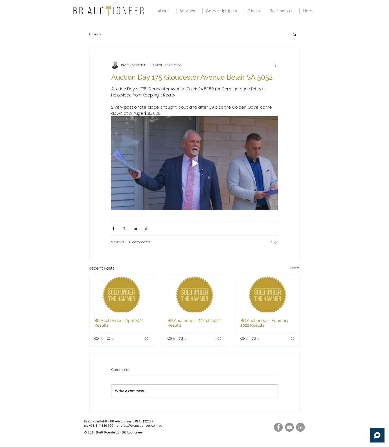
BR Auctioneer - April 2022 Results (118, 323)
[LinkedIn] (300, 427)
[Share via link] (146, 228)
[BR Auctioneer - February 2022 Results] (267, 294)
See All (295, 267)
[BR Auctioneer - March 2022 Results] (194, 294)
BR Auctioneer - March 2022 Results (193, 323)
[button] (294, 34)
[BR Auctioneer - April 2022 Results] (121, 294)
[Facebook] (278, 427)
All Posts (95, 34)
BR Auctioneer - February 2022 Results (264, 323)
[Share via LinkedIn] (135, 228)
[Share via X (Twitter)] (124, 228)
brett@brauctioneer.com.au (141, 425)
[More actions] (275, 65)
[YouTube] (289, 427)
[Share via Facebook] (113, 228)
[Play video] (194, 163)
